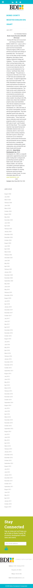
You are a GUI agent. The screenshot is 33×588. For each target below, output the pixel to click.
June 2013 (7, 437)
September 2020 (8, 281)
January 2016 (8, 359)
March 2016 (7, 353)
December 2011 (8, 478)
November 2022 (8, 237)
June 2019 (7, 286)
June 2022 (7, 246)
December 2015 (8, 362)
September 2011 (8, 486)
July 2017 (7, 318)
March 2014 (7, 417)
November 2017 (8, 312)
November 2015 (8, 365)
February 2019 (8, 292)
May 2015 (7, 382)
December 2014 (8, 394)
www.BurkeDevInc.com (12, 177)
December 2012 (8, 454)
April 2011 (7, 498)
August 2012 (7, 466)
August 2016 (7, 339)
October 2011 (8, 483)
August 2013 (7, 431)
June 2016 (7, 344)
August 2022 (7, 243)
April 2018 (7, 304)
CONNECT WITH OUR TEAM (23, 559)
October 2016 (8, 336)
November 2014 (8, 396)
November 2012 (8, 457)
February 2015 (8, 391)
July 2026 (7, 197)
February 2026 (8, 202)
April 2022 (7, 249)
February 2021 (8, 269)
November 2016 (8, 333)
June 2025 (7, 205)
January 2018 (8, 307)
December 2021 (8, 257)
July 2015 (7, 376)
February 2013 (8, 449)
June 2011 (7, 492)
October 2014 (8, 399)
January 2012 (8, 475)
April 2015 (7, 385)
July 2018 (7, 301)
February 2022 (8, 255)
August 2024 (7, 214)
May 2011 (7, 495)
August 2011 (7, 489)
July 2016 (7, 341)
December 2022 (8, 234)
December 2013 (8, 420)
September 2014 (8, 402)
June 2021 (7, 260)
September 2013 (8, 428)
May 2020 (7, 284)
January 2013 (8, 452)
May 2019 (7, 289)
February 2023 (8, 228)
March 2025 (7, 208)
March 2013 (7, 446)
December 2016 (8, 330)
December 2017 (8, 310)
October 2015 (8, 368)
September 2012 (8, 463)
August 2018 (7, 298)
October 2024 (8, 211)
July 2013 (7, 434)
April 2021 (7, 266)
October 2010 (8, 504)
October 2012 (8, 460)
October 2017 (8, 315)
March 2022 (7, 252)
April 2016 (7, 350)
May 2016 (7, 347)
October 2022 (8, 240)
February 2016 (8, 356)
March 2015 (7, 388)
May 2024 (7, 217)
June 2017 (7, 321)
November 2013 (8, 423)
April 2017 (7, 327)
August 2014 (7, 405)
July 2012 (7, 469)
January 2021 (8, 272)
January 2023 (8, 231)
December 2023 (8, 220)
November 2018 (8, 295)
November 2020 (8, 278)
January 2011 (8, 501)
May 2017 (7, 324)
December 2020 (8, 275)
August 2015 (7, 373)
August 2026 (7, 194)
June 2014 (7, 411)
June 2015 (7, 379)
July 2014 (7, 408)
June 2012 (7, 472)
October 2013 (8, 425)
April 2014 (7, 414)
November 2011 (8, 481)
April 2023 (7, 226)
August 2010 (7, 507)
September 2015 (8, 370)
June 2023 (7, 223)
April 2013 (7, 443)
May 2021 (7, 263)
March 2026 (7, 199)
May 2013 (7, 440)
